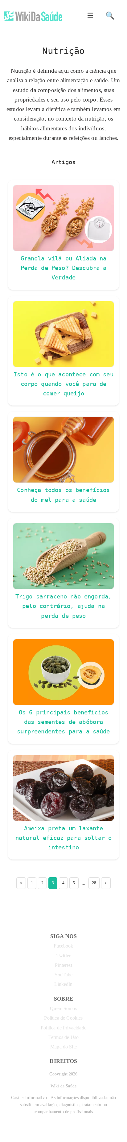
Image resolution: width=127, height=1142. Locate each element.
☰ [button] (90, 16)
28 (94, 882)
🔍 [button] (110, 16)
